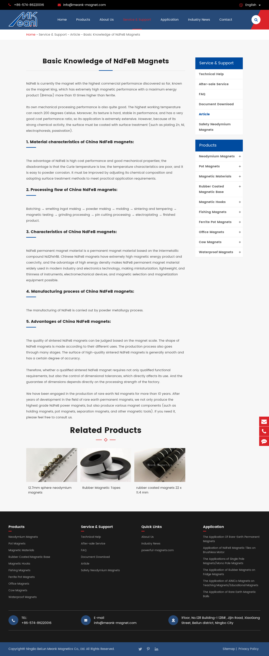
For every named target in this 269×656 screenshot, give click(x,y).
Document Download (216, 104)
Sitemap (229, 649)
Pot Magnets (209, 166)
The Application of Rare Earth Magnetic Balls (229, 594)
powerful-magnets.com (157, 550)
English (250, 4)
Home (62, 19)
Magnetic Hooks (212, 202)
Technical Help (211, 74)
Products (83, 19)
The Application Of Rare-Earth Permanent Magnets (231, 539)
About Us (106, 19)
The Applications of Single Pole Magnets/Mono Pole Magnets (223, 561)
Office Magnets (211, 232)
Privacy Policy (248, 649)
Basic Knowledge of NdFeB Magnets (111, 34)
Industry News (199, 19)
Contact (225, 19)
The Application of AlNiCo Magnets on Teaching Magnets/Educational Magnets (230, 583)
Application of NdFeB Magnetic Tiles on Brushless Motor (229, 550)
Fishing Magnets (212, 212)
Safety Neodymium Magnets (215, 127)
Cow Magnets (210, 242)
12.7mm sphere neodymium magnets (49, 490)
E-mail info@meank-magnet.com (115, 620)
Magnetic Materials (215, 176)
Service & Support (137, 19)
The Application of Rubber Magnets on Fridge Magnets (229, 572)
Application (169, 19)
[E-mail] (264, 421)
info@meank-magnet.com (84, 4)
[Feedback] (264, 441)
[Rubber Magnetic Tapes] (105, 465)
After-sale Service (214, 84)
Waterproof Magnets (216, 252)
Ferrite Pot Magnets (215, 222)
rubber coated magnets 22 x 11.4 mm (159, 490)
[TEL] (264, 431)
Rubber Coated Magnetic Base (211, 189)
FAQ (202, 94)
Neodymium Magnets (217, 156)
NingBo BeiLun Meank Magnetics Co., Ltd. (55, 649)
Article (75, 34)
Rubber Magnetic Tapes (101, 487)
